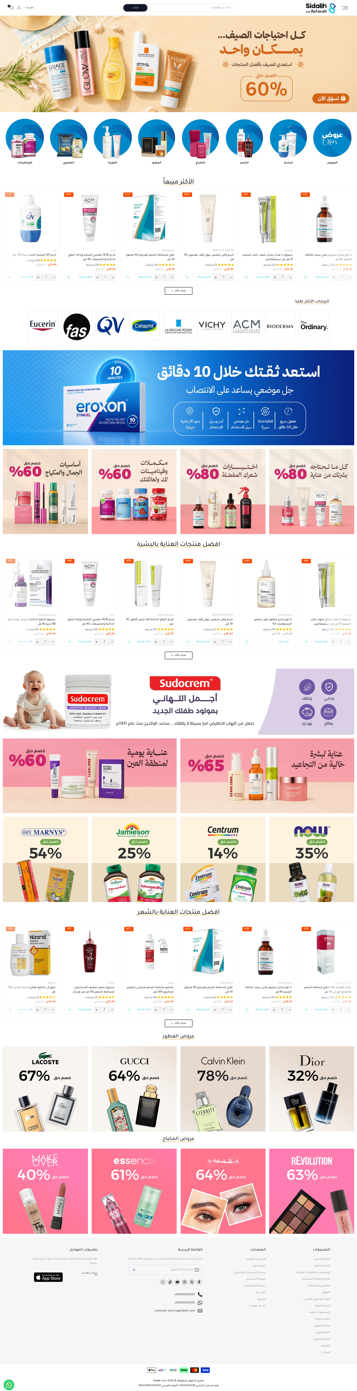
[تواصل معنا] (9, 1385)
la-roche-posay (47, 615)
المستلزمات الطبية (319, 1312)
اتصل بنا (261, 1292)
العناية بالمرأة (322, 1319)
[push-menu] (345, 8)
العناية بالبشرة (322, 1259)
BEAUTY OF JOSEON (223, 250)
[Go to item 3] (185, 109)
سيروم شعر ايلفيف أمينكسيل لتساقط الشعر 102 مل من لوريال (94, 990)
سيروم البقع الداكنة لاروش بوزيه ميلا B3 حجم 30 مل (31, 622)
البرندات (326, 1352)
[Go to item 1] (192, 109)
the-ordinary (345, 250)
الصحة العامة (322, 1306)
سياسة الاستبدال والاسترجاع (250, 1272)
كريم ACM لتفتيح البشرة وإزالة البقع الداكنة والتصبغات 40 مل (92, 257)
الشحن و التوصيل (256, 1259)
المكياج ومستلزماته (319, 1285)
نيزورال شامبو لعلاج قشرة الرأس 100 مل (31, 990)
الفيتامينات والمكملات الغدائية (313, 1272)
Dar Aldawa (168, 250)
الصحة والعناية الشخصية (316, 1279)
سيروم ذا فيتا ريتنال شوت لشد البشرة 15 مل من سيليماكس (268, 257)
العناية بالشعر (322, 1266)
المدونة (262, 1299)
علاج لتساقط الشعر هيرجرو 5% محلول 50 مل (150, 257)
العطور (326, 1292)
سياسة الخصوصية (255, 1285)
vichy (171, 983)
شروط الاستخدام (256, 1279)
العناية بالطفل (322, 1325)
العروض (325, 1345)
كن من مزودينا (258, 1306)
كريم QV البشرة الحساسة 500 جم (34, 255)
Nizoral (51, 983)
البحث (135, 8)
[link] (178, 64)
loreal (111, 983)
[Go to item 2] (190, 109)
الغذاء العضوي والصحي (316, 1299)
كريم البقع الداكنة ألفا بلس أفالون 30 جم (150, 622)
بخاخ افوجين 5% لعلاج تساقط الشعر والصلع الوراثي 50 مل (327, 990)
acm (113, 250)
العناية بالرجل (323, 1332)
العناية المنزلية (322, 1339)
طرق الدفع (259, 1266)
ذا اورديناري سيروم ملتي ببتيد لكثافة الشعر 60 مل (328, 257)
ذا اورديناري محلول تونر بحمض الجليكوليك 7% (273, 622)
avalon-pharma (165, 615)
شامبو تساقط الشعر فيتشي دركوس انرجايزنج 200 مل (150, 990)
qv (55, 250)
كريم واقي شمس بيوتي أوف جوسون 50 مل (209, 257)
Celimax (288, 250)
